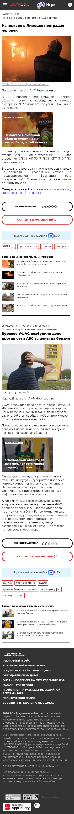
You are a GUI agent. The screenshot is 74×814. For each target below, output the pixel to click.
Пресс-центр (42, 670)
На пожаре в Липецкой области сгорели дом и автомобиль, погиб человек (42, 262)
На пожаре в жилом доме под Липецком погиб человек (36, 191)
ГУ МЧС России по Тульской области (25, 84)
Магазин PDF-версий (18, 685)
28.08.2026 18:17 (11, 325)
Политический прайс (19, 698)
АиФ (26, 392)
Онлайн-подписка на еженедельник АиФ (34, 680)
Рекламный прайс (16, 660)
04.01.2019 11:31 (10, 14)
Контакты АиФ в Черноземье (24, 665)
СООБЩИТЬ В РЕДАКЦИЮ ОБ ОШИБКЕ (28, 702)
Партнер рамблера (50, 797)
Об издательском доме (20, 675)
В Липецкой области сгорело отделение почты (42, 305)
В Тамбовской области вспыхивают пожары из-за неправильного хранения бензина (42, 623)
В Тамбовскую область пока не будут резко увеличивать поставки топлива (40, 634)
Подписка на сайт (16, 670)
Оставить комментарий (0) (37, 219)
